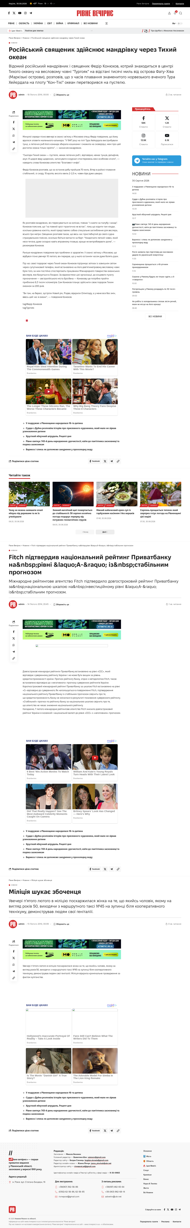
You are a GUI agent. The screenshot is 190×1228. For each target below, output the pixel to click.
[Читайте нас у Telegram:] (137, 161)
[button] (169, 13)
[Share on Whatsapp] (13, 135)
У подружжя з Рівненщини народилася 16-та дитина (54, 423)
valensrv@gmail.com (97, 1157)
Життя (12, 505)
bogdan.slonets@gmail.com (96, 1160)
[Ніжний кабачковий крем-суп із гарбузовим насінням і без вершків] (116, 494)
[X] (14, 13)
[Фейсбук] (9, 13)
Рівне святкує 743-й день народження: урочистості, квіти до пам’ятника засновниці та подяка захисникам (154, 227)
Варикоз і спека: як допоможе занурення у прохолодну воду (59, 449)
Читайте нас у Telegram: (155, 159)
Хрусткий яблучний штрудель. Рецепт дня (48, 436)
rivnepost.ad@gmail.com (85, 1166)
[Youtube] (167, 139)
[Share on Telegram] (13, 142)
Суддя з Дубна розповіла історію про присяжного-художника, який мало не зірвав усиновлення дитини (153, 202)
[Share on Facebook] (13, 122)
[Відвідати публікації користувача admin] (13, 95)
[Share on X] (13, 128)
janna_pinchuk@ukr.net (101, 1163)
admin (21, 95)
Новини (14, 43)
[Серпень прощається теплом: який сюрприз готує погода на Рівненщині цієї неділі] (160, 494)
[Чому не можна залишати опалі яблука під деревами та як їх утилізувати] (29, 494)
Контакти (180, 4)
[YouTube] (20, 13)
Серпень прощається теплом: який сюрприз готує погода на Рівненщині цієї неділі (160, 513)
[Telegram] (31, 13)
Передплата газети (161, 4)
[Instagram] (143, 139)
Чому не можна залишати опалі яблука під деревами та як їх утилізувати (26, 513)
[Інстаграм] (25, 13)
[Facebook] (143, 122)
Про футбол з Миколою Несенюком (167, 31)
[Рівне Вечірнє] (12, 1209)
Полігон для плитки (34, 31)
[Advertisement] (72, 198)
